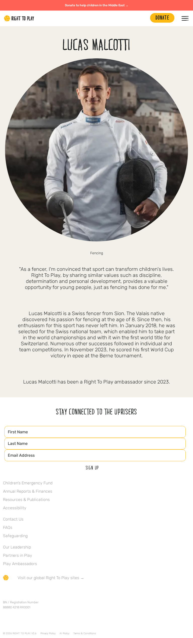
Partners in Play (17, 555)
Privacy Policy (48, 633)
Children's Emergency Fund (28, 483)
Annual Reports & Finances (27, 491)
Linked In (37, 592)
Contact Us (13, 519)
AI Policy (64, 633)
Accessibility (14, 507)
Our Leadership (17, 547)
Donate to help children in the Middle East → (96, 5)
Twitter (16, 592)
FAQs (7, 527)
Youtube (48, 592)
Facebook (6, 592)
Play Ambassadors (20, 563)
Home (19, 18)
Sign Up (92, 467)
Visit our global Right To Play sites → (51, 577)
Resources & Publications (26, 499)
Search (143, 18)
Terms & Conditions (84, 633)
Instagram (27, 592)
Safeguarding (15, 535)
